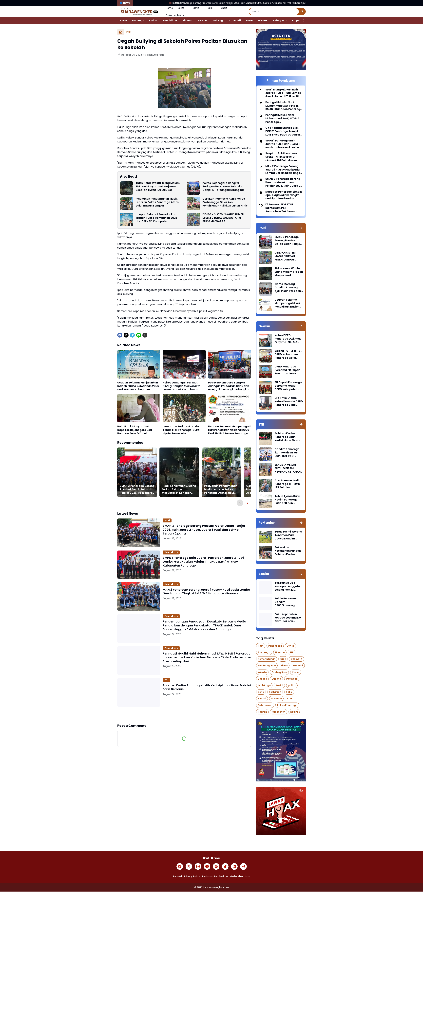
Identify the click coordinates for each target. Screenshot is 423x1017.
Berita (181, 8)
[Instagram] (198, 866)
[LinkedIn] (234, 866)
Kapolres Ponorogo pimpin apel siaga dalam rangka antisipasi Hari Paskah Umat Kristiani (283, 195)
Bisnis (196, 8)
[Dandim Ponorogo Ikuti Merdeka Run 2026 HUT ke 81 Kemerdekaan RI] (265, 454)
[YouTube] (207, 866)
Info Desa (187, 20)
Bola (210, 8)
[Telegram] (132, 335)
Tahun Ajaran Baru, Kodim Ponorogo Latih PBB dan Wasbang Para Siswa (287, 500)
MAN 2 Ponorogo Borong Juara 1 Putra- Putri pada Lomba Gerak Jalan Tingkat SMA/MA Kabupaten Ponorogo (206, 591)
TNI (166, 680)
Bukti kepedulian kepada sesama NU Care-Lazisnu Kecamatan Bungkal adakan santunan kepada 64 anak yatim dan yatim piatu (288, 618)
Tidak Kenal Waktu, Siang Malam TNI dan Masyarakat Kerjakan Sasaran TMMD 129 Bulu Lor (158, 186)
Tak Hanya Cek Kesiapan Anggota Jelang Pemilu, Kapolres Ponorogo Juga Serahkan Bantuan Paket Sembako (288, 586)
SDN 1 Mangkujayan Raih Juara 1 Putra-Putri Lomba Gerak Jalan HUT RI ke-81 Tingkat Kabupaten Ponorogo (283, 93)
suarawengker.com (218, 887)
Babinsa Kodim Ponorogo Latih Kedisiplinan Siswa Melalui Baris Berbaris (207, 687)
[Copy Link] (144, 335)
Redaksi (177, 876)
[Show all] (301, 228)
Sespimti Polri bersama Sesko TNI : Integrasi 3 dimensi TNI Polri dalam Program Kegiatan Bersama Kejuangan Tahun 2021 (283, 157)
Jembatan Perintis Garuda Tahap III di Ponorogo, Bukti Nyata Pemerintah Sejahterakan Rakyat (181, 430)
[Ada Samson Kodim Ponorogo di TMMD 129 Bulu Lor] (265, 485)
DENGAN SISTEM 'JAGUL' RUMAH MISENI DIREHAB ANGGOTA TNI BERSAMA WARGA (223, 218)
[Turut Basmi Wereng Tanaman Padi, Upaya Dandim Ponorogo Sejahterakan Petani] (265, 536)
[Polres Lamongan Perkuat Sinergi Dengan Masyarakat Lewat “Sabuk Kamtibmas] (184, 364)
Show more (184, 715)
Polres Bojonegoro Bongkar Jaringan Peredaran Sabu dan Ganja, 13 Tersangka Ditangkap (223, 186)
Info (248, 876)
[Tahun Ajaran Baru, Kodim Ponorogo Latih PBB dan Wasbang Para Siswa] (265, 501)
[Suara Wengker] (139, 11)
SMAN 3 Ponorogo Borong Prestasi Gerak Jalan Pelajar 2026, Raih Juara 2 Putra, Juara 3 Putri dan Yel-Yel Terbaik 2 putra (174, 3)
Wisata (262, 20)
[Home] (120, 32)
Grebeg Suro (279, 20)
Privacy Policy (192, 876)
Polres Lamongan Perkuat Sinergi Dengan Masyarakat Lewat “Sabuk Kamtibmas (181, 386)
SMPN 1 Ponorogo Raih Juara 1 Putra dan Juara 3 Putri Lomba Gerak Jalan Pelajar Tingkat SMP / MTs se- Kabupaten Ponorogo (203, 561)
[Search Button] (302, 11)
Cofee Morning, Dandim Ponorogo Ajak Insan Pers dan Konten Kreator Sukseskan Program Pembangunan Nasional (288, 287)
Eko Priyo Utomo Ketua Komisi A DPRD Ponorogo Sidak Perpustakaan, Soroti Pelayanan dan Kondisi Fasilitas (289, 401)
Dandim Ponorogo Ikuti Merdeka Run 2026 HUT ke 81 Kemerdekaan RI (287, 453)
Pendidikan (170, 20)
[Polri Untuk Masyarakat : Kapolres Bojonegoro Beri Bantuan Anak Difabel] (138, 408)
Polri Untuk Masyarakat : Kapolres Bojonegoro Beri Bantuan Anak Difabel (134, 430)
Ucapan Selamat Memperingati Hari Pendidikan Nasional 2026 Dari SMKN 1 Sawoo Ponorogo (229, 430)
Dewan (202, 20)
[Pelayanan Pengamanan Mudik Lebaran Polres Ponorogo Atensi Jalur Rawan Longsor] (126, 203)
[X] (126, 335)
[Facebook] (119, 335)
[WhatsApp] (138, 335)
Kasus (249, 20)
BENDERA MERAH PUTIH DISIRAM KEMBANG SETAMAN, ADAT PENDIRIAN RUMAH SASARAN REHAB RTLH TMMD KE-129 (288, 468)
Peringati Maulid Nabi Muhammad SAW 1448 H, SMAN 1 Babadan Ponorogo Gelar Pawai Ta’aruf (283, 106)
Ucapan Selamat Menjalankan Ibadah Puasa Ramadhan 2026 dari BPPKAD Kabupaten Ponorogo (156, 218)
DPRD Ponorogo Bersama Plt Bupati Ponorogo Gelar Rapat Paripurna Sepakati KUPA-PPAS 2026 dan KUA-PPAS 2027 (289, 370)
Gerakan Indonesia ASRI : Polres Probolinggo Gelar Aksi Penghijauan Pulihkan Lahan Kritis (225, 202)
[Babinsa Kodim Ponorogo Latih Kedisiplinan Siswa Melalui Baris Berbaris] (138, 692)
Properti (297, 20)
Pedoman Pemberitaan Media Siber (222, 876)
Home (169, 8)
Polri (167, 520)
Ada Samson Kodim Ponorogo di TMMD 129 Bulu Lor (288, 484)
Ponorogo (138, 20)
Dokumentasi (173, 15)
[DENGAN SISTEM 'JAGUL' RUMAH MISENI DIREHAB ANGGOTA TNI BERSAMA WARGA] (193, 219)
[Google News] (216, 866)
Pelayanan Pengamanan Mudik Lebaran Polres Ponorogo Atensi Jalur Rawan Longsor (157, 202)
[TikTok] (225, 866)
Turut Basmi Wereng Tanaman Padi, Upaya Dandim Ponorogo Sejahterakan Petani (288, 535)
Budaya (153, 20)
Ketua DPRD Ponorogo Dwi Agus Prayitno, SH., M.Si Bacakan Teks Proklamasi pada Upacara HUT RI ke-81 (288, 339)
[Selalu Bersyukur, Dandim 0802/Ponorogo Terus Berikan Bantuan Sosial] (265, 603)
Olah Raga (218, 20)
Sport (224, 8)
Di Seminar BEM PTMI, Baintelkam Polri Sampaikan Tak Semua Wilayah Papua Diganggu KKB (282, 208)
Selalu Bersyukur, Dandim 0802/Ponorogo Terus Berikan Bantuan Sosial (286, 602)
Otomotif (235, 20)
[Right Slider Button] (302, 20)
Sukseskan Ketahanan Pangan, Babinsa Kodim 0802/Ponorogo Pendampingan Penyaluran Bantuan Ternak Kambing (288, 551)
